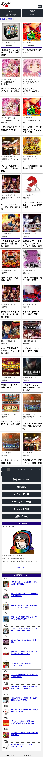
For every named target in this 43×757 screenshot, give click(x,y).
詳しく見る (21, 568)
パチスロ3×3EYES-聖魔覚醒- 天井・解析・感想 (10, 243)
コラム (3, 45)
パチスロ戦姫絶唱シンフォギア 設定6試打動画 (10, 168)
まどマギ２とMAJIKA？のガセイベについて (32, 91)
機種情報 (11, 19)
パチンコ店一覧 (21, 494)
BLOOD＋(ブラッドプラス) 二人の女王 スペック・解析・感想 (32, 243)
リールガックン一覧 (21, 501)
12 (6, 474)
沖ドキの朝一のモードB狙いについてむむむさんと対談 (32, 129)
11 (2, 474)
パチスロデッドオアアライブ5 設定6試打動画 (10, 206)
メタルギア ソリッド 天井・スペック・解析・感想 (31, 387)
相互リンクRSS (21, 509)
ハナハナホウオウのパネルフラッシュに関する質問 (32, 204)
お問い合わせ (21, 516)
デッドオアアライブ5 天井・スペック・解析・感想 (11, 314)
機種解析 (9, 45)
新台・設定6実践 (11, 15)
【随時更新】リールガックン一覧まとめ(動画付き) (10, 52)
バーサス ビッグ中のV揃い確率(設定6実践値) (32, 426)
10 (39, 469)
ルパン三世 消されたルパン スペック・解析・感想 (10, 350)
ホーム (11, 11)
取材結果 (21, 487)
